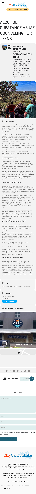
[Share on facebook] (6, 370)
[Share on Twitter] (10, 370)
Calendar (9, 308)
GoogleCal (19, 308)
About (3, 486)
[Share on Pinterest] (17, 370)
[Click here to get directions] (31, 378)
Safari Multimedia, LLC (21, 481)
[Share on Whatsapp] (21, 370)
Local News (10, 486)
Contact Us (6, 488)
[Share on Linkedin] (14, 370)
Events (18, 486)
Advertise (25, 486)
